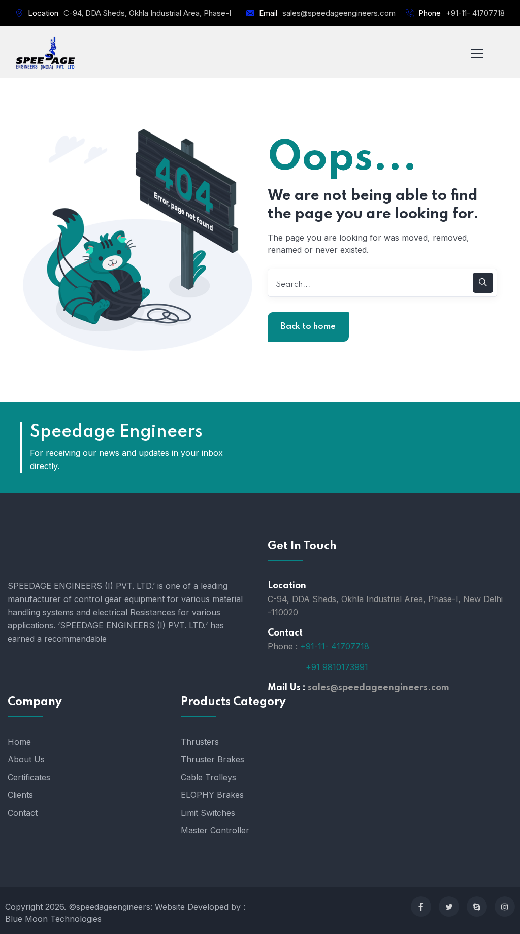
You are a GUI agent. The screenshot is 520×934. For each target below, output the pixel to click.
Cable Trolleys (208, 777)
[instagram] (505, 906)
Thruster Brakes (212, 759)
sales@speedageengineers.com (339, 13)
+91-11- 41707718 (475, 13)
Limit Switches (208, 813)
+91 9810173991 (337, 667)
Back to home (308, 326)
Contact (23, 813)
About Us (26, 759)
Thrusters (200, 742)
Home (19, 742)
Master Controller (215, 830)
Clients (20, 795)
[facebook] (421, 906)
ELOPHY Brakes (212, 795)
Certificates (29, 777)
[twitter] (449, 906)
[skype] (477, 906)
